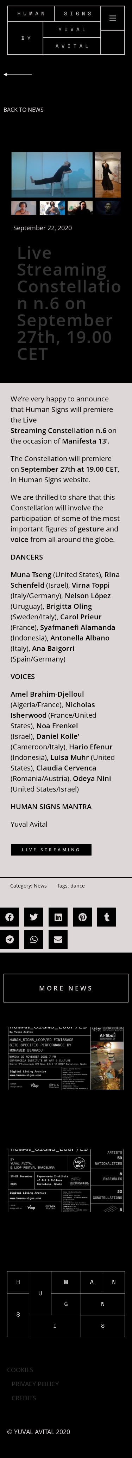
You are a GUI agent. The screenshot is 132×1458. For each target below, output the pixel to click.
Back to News (24, 110)
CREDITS (24, 1398)
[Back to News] (18, 74)
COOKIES (20, 1370)
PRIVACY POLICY (35, 1384)
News (40, 885)
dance (77, 885)
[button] (9, 917)
